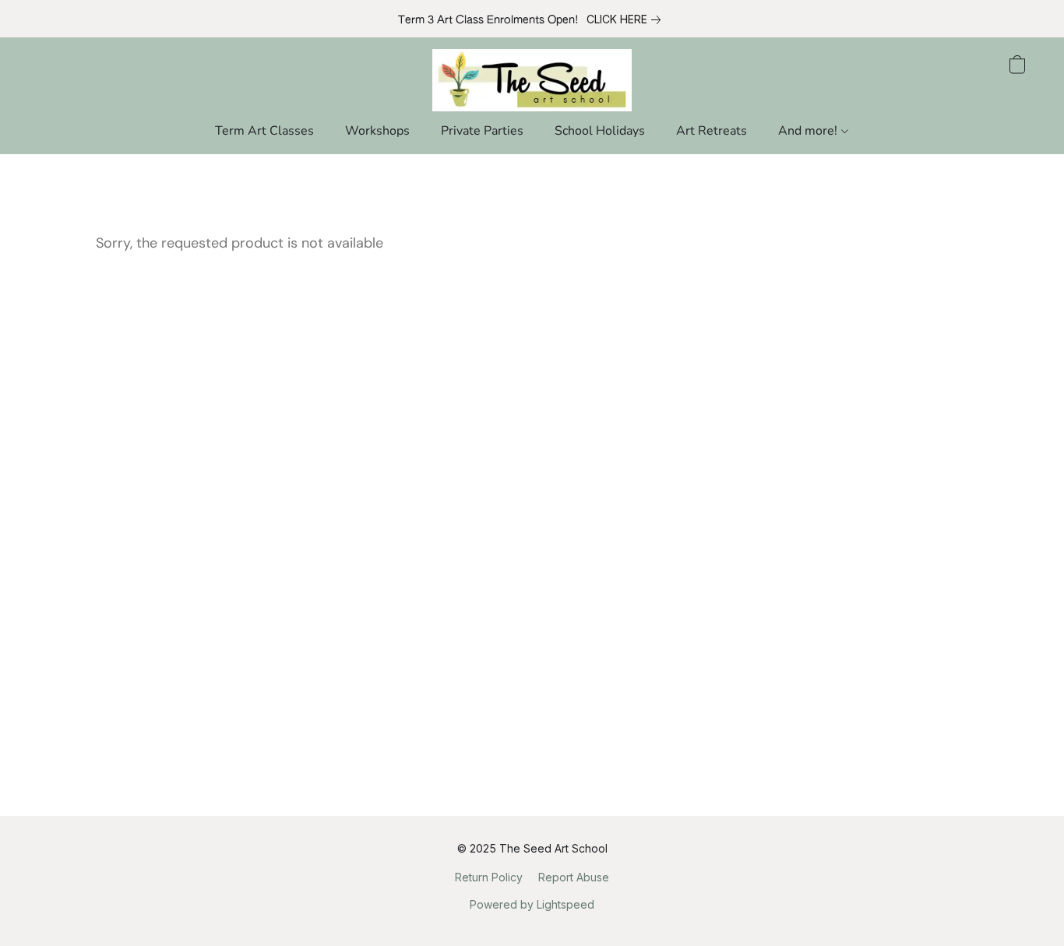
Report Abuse (573, 877)
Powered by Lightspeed (532, 904)
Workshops (377, 130)
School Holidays (600, 130)
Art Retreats (711, 130)
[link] (627, 19)
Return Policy (489, 877)
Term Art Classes (264, 130)
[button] (532, 80)
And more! (809, 130)
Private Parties (482, 130)
